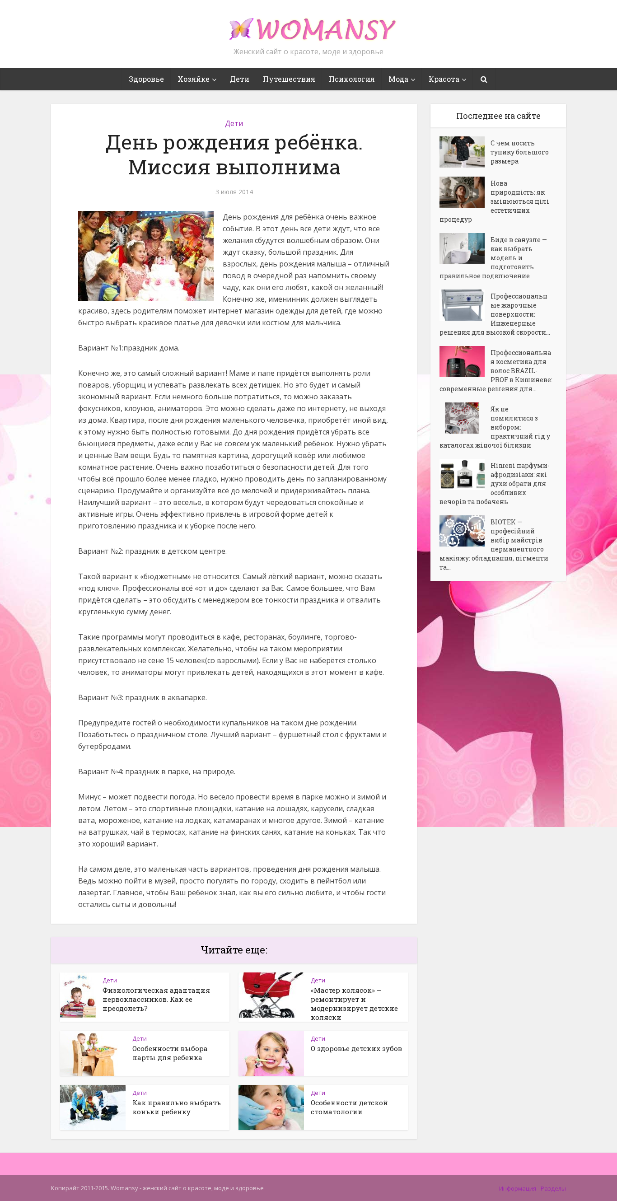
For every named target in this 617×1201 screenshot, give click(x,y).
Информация (517, 1188)
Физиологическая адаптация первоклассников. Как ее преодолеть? (156, 999)
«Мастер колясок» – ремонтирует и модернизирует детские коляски (354, 1004)
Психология (352, 79)
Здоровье (146, 79)
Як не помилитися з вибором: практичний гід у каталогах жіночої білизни (494, 427)
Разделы (553, 1188)
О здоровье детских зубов (356, 1048)
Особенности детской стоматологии (349, 1107)
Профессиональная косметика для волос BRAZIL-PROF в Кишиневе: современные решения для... (495, 370)
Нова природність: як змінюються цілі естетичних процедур (494, 201)
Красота (444, 79)
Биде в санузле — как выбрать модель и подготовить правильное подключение (493, 257)
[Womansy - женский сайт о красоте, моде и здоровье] (308, 25)
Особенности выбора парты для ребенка (170, 1053)
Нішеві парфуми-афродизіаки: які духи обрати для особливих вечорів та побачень (494, 483)
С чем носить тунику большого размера (520, 152)
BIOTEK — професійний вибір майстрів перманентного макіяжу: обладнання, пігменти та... (493, 544)
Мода (398, 79)
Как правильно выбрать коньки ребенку (176, 1107)
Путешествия (289, 79)
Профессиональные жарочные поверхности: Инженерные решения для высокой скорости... (494, 314)
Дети (239, 79)
